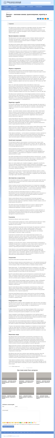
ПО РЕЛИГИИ (22, 6)
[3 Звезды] (10, 366)
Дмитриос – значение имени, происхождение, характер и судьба (9, 382)
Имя (3, 406)
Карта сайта (5, 436)
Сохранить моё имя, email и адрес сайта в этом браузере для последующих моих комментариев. (22, 424)
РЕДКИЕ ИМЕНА (8, 9)
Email (16, 406)
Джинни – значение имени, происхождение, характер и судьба (8, 397)
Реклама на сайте (15, 436)
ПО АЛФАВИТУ (14, 6)
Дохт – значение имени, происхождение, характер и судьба (43, 397)
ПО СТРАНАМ (30, 6)
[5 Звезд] (11, 366)
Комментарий (5, 410)
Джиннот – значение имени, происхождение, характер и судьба (43, 382)
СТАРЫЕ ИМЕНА (39, 6)
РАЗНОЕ (15, 9)
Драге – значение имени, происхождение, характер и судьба (26, 397)
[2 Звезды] (9, 366)
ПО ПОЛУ (6, 6)
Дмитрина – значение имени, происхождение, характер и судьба (26, 382)
